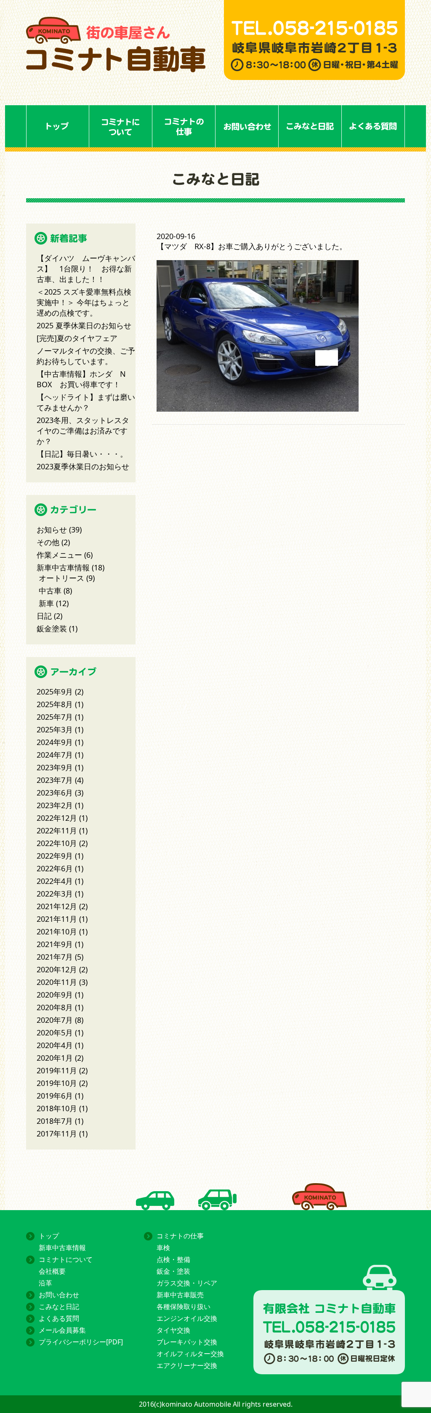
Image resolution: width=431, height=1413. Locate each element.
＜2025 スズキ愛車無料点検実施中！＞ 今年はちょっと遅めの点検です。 (84, 302)
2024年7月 (55, 755)
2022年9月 (55, 856)
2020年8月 (55, 1007)
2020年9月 (55, 995)
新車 (46, 603)
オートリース (61, 578)
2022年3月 (55, 894)
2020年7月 (55, 1020)
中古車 (50, 590)
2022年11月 (57, 830)
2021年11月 (57, 919)
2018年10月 (57, 1108)
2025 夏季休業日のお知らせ (84, 325)
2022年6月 (55, 868)
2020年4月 (55, 1045)
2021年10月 (57, 931)
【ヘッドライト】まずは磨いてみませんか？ (86, 402)
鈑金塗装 (52, 628)
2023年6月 (55, 793)
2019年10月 (57, 1083)
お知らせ (52, 529)
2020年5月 (55, 1032)
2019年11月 (57, 1070)
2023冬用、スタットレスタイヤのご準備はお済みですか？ (83, 430)
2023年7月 (55, 780)
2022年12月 (57, 818)
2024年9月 (55, 742)
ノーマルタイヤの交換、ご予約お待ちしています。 (86, 356)
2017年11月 (57, 1133)
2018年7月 (55, 1121)
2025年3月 (55, 729)
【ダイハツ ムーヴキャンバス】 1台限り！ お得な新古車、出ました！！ (86, 268)
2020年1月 (55, 1058)
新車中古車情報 (63, 567)
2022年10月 (57, 843)
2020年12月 (57, 969)
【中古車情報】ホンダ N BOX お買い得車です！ (81, 379)
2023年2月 (55, 805)
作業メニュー (59, 555)
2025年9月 (55, 692)
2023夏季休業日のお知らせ (83, 466)
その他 (48, 542)
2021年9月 (55, 944)
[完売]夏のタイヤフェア (77, 338)
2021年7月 (55, 957)
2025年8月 (55, 704)
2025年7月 (55, 717)
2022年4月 (55, 881)
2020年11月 (57, 982)
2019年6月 (55, 1096)
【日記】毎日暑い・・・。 (82, 454)
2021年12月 (57, 906)
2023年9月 (55, 767)
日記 (44, 616)
